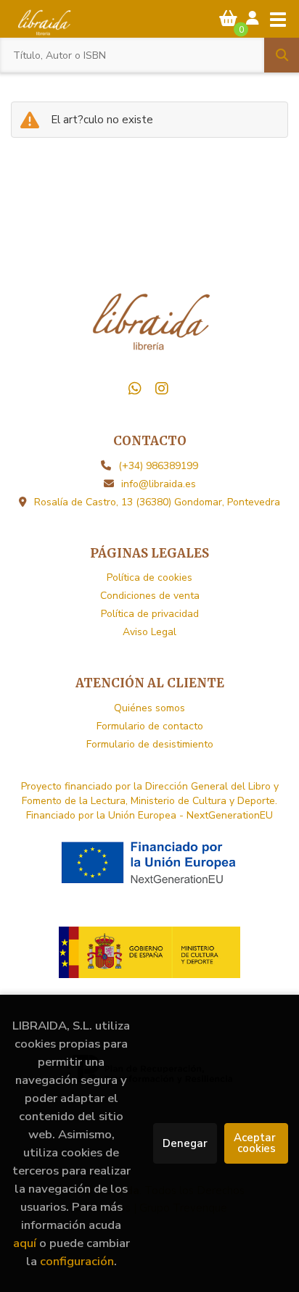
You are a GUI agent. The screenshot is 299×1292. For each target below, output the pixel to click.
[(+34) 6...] (135, 388)
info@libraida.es (158, 484)
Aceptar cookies (256, 1143)
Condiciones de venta (150, 595)
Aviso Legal (149, 632)
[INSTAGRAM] (162, 388)
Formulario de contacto (150, 726)
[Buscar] (281, 55)
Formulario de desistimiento (149, 744)
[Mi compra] (228, 18)
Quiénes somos (149, 708)
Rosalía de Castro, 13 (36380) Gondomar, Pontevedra (157, 502)
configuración (77, 1261)
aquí (24, 1243)
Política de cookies (149, 577)
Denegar (185, 1143)
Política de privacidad (150, 614)
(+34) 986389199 (158, 466)
